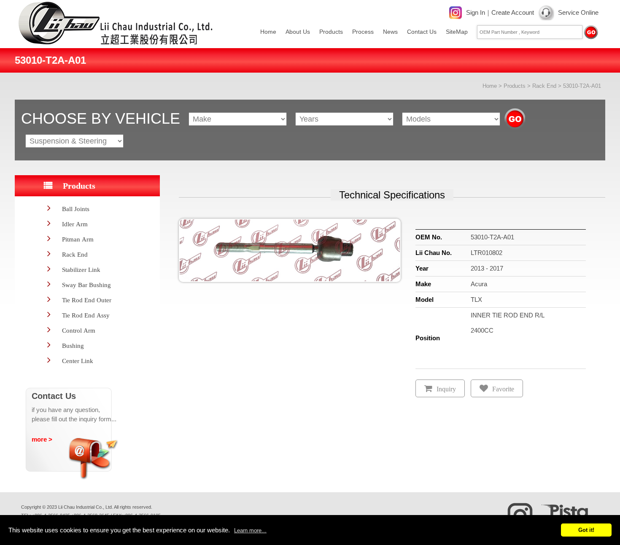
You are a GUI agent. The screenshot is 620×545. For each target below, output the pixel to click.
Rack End (544, 86)
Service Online (578, 12)
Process (363, 31)
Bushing (73, 345)
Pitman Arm (78, 239)
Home (268, 31)
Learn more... (250, 530)
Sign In (475, 12)
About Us (298, 31)
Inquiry (446, 389)
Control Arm (78, 330)
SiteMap (457, 31)
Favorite (503, 389)
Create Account (512, 12)
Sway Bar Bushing (86, 285)
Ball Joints (75, 209)
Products (331, 31)
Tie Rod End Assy (86, 315)
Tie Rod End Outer (86, 300)
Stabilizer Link (81, 269)
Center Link (77, 361)
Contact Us (422, 31)
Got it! (586, 530)
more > (42, 439)
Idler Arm (75, 224)
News (390, 31)
